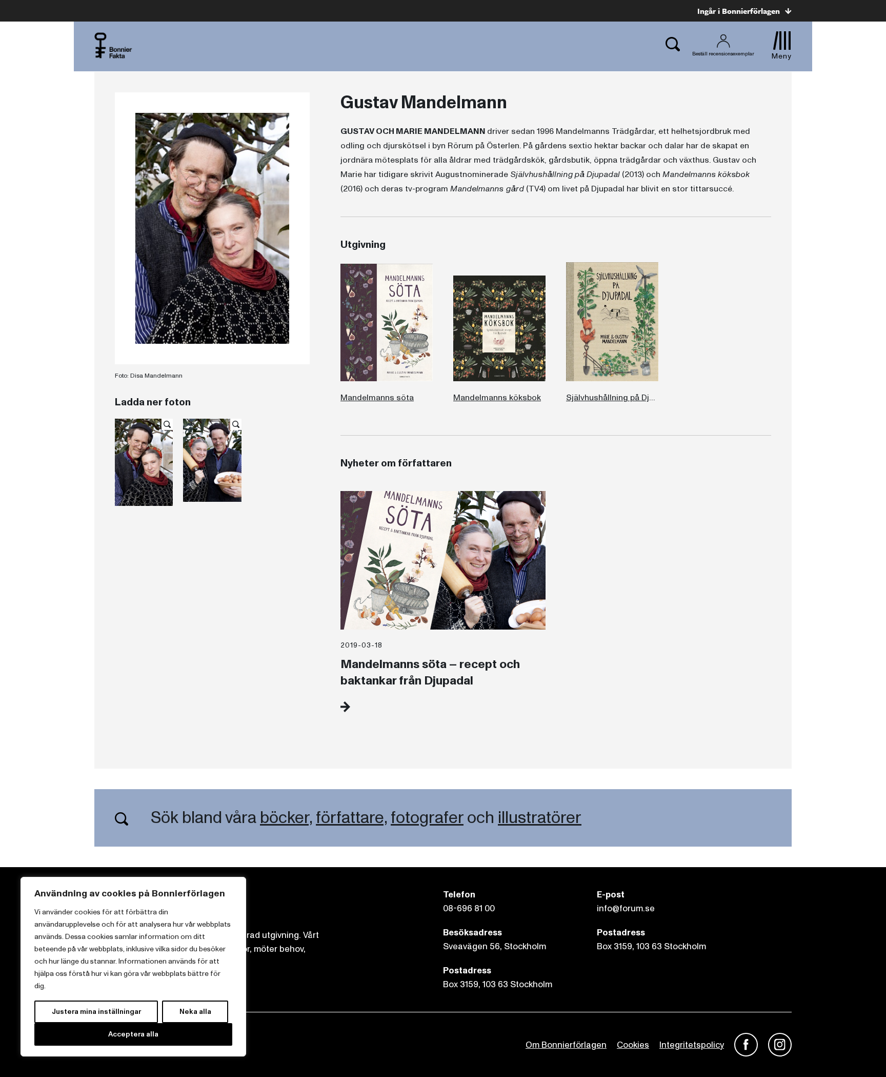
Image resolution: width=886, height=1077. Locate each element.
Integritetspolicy (691, 1045)
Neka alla (195, 1011)
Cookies (633, 1045)
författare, (351, 818)
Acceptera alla (133, 1034)
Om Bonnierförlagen (566, 1045)
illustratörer (539, 818)
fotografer (427, 818)
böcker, (286, 818)
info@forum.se (626, 908)
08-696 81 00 (469, 908)
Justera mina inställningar (96, 1011)
